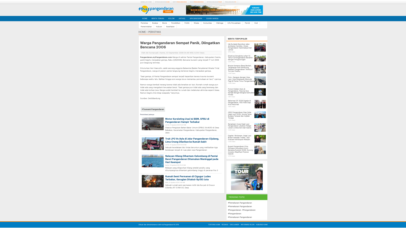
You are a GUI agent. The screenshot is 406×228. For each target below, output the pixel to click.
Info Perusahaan (234, 23)
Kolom (171, 18)
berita (180, 2)
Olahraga (219, 23)
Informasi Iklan (247, 224)
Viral (256, 23)
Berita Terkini (158, 18)
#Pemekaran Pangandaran (240, 203)
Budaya (155, 23)
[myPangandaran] (158, 10)
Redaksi (225, 224)
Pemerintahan (146, 27)
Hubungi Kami (261, 224)
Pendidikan (175, 23)
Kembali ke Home (146, 2)
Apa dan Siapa (196, 18)
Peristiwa (144, 23)
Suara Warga (212, 18)
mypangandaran (162, 2)
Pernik (247, 23)
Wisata (196, 23)
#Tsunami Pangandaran (153, 109)
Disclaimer (234, 224)
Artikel (182, 18)
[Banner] (247, 177)
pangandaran (230, 2)
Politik (186, 23)
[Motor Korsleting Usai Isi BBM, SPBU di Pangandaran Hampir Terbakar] (153, 125)
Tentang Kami (214, 224)
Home (144, 18)
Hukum (159, 27)
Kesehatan (170, 27)
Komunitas (207, 23)
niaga (197, 2)
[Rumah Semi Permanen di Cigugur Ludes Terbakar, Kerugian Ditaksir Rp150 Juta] (153, 181)
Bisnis (164, 23)
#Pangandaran (234, 210)
